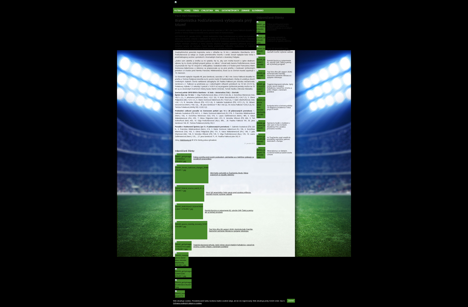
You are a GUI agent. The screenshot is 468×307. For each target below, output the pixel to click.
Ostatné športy (194, 16)
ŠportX (179, 16)
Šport (185, 16)
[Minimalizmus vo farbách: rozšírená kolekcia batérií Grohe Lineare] (261, 153)
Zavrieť (291, 300)
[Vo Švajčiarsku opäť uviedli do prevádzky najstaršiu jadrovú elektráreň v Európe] (261, 139)
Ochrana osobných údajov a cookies (187, 303)
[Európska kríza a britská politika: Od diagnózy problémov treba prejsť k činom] (261, 107)
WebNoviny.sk (185, 140)
